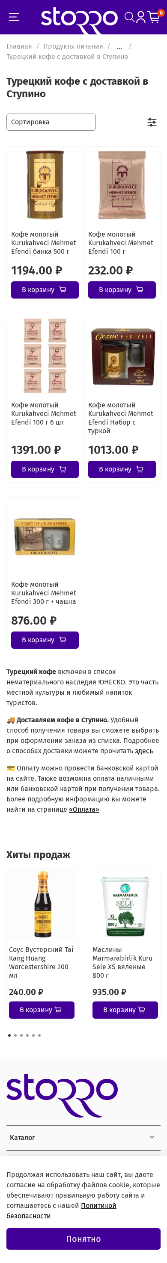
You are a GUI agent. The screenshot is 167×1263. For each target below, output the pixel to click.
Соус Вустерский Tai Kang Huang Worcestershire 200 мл (41, 963)
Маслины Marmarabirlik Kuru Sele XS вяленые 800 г (122, 963)
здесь (144, 751)
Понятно (83, 1239)
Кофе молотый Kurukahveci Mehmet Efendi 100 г (120, 243)
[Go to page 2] (15, 1035)
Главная (19, 46)
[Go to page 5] (33, 1035)
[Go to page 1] (9, 1035)
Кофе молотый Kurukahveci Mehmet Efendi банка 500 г (43, 243)
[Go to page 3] (21, 1035)
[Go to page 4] (27, 1035)
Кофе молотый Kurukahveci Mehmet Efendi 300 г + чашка (43, 593)
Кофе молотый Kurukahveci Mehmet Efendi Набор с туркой (120, 418)
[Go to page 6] (39, 1035)
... (119, 46)
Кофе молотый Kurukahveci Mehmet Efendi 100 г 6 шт (43, 413)
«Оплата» (84, 809)
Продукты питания (73, 46)
